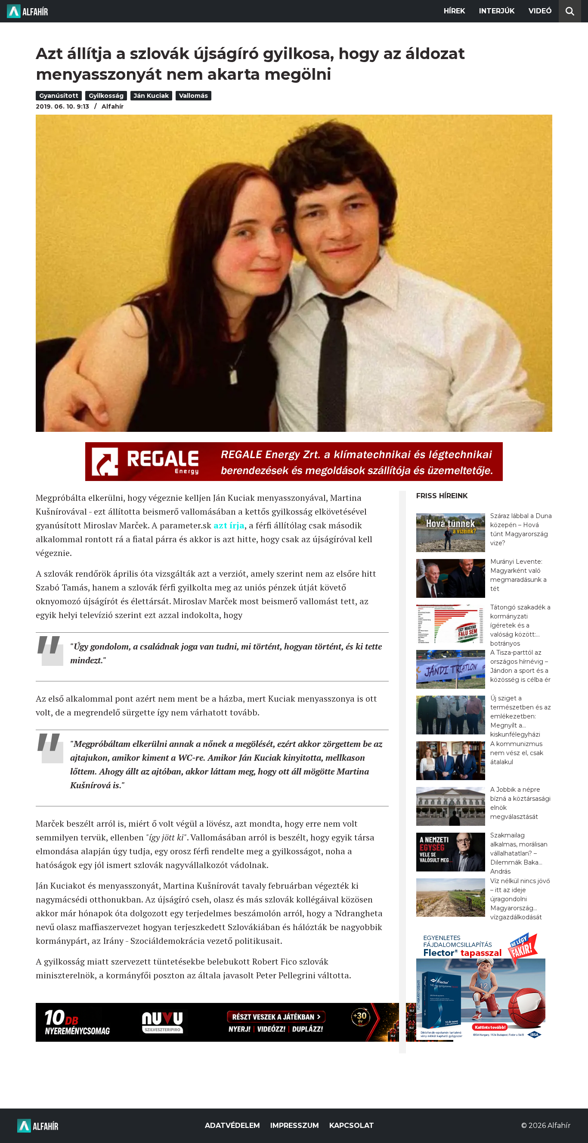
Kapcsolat (351, 1125)
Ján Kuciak (151, 96)
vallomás (193, 96)
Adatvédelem (232, 1125)
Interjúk (497, 11)
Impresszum (294, 1125)
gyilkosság (106, 96)
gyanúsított (58, 96)
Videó (540, 11)
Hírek (454, 11)
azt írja (229, 525)
